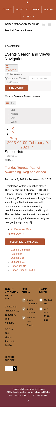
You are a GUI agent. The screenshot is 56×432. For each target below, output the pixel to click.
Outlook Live (18, 262)
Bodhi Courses (30, 311)
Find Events (16, 88)
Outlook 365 (17, 258)
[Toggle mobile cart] (43, 24)
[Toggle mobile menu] (49, 24)
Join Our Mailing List (47, 314)
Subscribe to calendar (24, 242)
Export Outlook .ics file (23, 270)
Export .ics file (18, 266)
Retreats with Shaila (30, 321)
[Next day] (13, 133)
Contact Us (47, 302)
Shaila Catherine (30, 302)
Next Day (15, 233)
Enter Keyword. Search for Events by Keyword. (17, 78)
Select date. (15, 152)
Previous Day (22, 229)
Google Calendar (20, 249)
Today (13, 138)
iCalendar (16, 254)
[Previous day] (13, 129)
